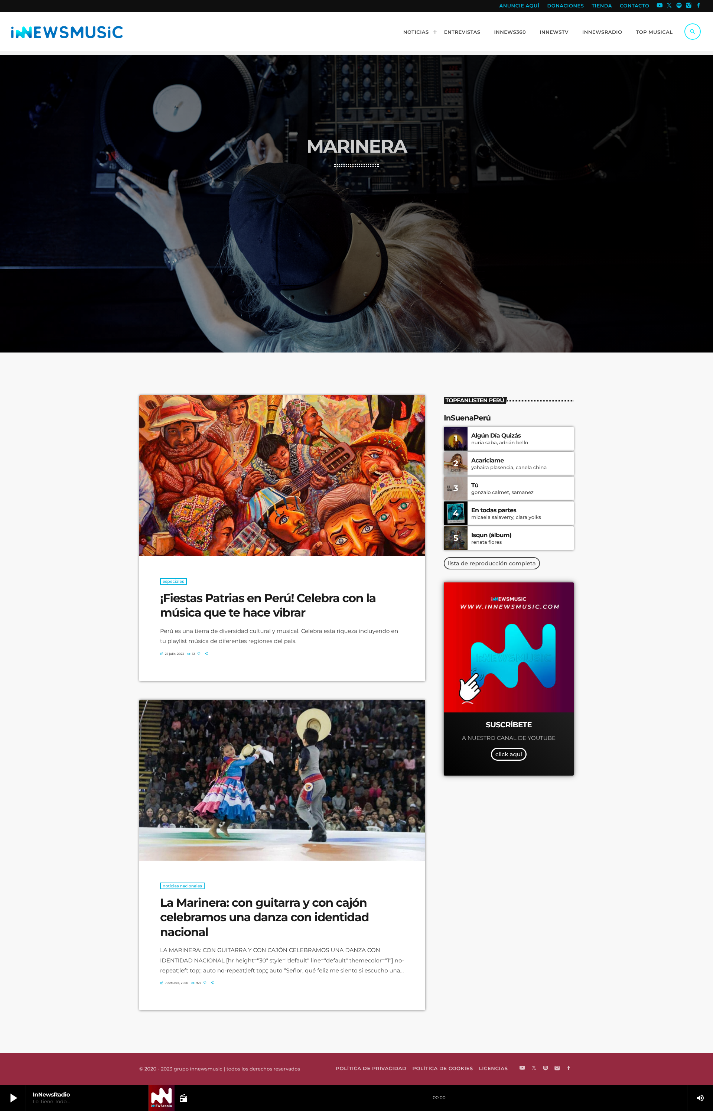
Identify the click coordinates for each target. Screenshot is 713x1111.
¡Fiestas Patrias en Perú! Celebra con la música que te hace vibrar (268, 605)
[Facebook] (698, 6)
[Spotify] (679, 6)
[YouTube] (659, 6)
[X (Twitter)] (670, 6)
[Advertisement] (356, 222)
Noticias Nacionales (182, 886)
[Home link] (67, 31)
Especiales (173, 581)
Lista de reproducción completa (492, 563)
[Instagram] (689, 6)
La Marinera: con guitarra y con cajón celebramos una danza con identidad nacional (264, 917)
